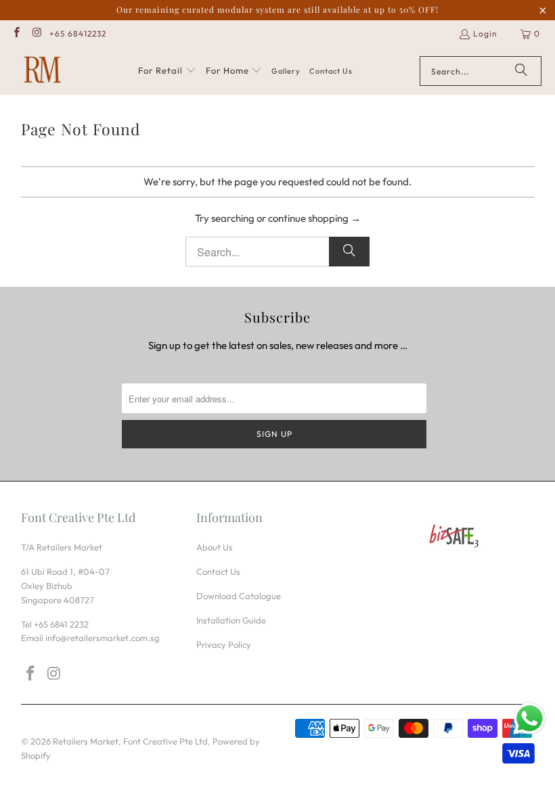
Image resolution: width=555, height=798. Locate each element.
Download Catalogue (238, 595)
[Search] (521, 71)
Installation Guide (231, 620)
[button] (167, 71)
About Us (214, 547)
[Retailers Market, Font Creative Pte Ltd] (42, 71)
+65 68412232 (77, 33)
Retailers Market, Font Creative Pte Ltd (130, 741)
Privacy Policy (223, 644)
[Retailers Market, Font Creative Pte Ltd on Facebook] (16, 33)
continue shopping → (314, 218)
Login (485, 33)
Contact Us (218, 571)
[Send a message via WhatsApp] (529, 718)
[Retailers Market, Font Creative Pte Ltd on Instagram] (36, 33)
